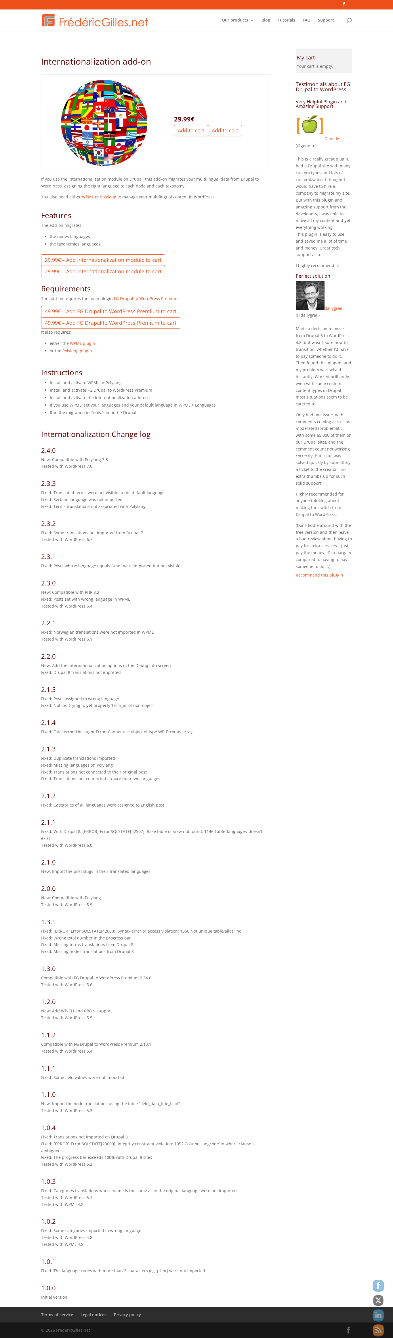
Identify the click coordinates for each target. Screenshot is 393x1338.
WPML (88, 197)
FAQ (306, 20)
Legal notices (93, 1314)
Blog (266, 20)
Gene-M (332, 138)
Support (326, 20)
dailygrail (333, 308)
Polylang (108, 197)
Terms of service (57, 1314)
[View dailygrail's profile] (310, 308)
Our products (235, 20)
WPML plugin (82, 343)
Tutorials (286, 20)
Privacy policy (127, 1314)
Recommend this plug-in (319, 575)
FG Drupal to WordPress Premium (146, 298)
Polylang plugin (77, 350)
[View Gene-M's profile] (310, 138)
